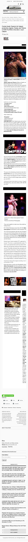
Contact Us (9, 1)
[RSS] (23, 4)
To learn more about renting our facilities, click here (11, 326)
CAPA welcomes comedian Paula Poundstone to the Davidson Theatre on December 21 (14, 508)
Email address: (5, 455)
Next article (23, 411)
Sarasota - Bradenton (8, 407)
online (6, 124)
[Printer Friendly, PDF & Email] (8, 396)
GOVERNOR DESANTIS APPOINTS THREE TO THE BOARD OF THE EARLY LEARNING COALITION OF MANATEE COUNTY (13, 482)
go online (6, 184)
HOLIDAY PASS (7, 173)
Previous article (6, 411)
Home (8, 17)
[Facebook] (18, 4)
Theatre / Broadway (17, 407)
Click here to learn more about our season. (13, 181)
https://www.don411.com (11, 444)
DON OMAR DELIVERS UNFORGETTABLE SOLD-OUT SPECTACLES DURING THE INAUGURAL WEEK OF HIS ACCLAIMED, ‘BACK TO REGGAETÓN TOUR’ (14, 469)
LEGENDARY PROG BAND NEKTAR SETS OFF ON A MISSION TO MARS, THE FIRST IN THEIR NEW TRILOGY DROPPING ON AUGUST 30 (13, 503)
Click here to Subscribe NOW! (10, 271)
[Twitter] (21, 4)
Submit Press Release (17, 1)
